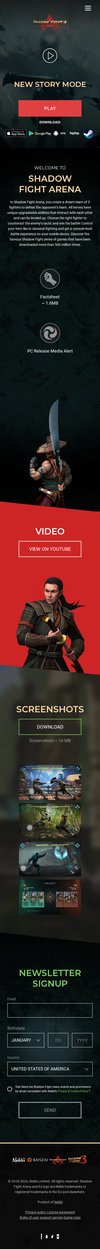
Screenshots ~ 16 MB (50, 740)
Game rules (72, 1217)
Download (50, 727)
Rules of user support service (41, 1217)
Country (13, 1057)
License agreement (61, 1212)
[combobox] (25, 1040)
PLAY (50, 108)
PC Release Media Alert (50, 351)
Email (11, 999)
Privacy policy (35, 1212)
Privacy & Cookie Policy (73, 1091)
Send (50, 1110)
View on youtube (50, 549)
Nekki (58, 1202)
